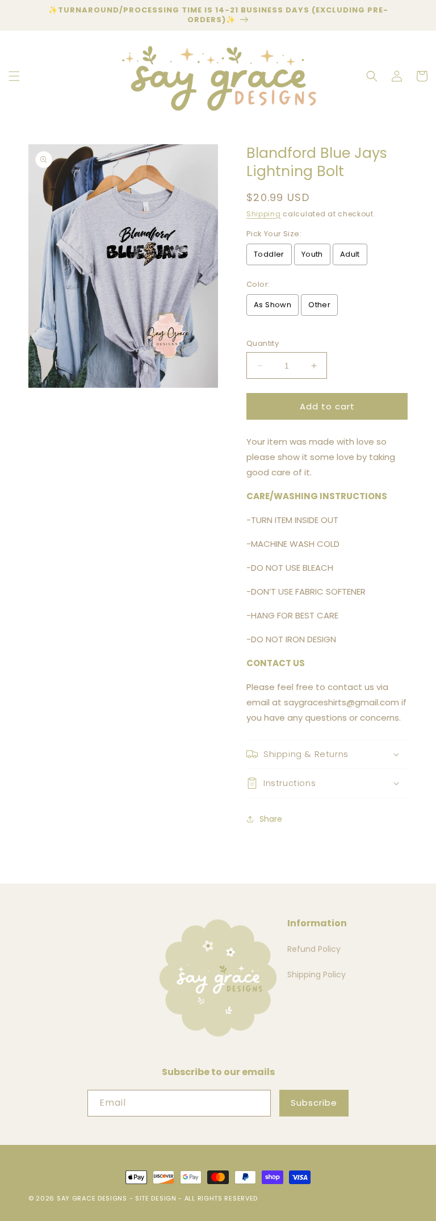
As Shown (272, 304)
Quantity (262, 343)
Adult (350, 254)
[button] (14, 76)
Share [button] (270, 819)
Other (319, 304)
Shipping (263, 214)
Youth (312, 254)
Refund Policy (314, 949)
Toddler (269, 254)
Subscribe (314, 1103)
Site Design (156, 1198)
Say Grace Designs (92, 1198)
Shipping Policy (316, 974)
